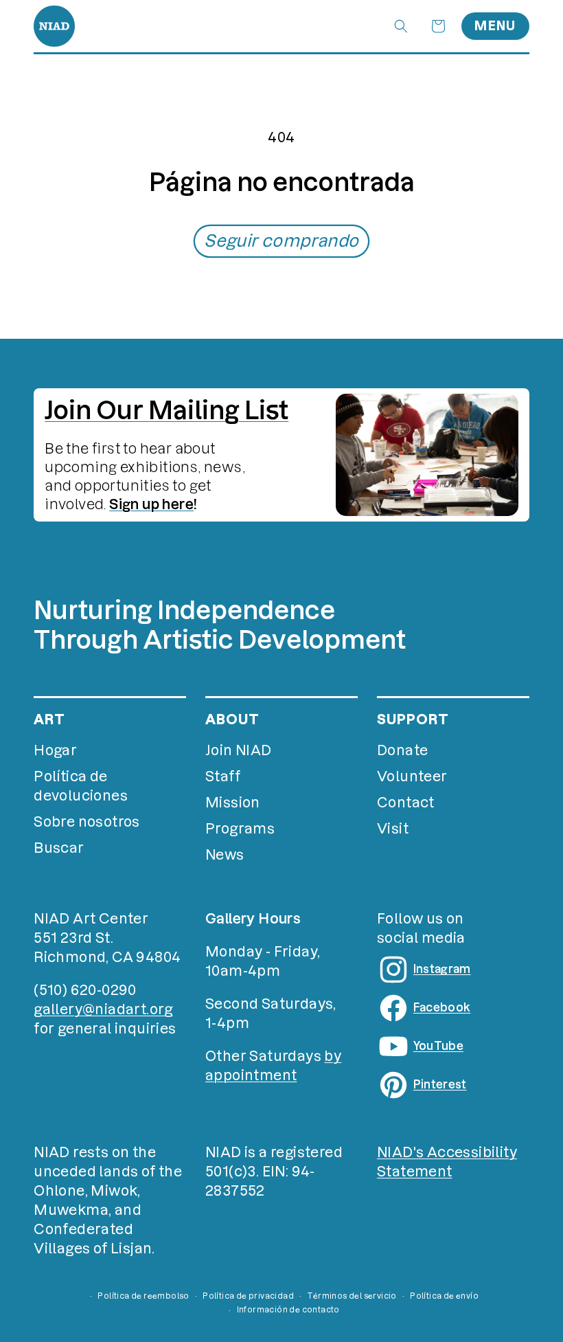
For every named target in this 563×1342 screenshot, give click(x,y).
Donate (402, 750)
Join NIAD (238, 750)
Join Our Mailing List (166, 410)
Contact (406, 802)
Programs (240, 828)
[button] (401, 26)
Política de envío (444, 1296)
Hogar (55, 750)
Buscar (59, 847)
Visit (393, 828)
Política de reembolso (143, 1296)
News (224, 854)
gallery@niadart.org (103, 1009)
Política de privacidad (248, 1296)
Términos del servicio (351, 1296)
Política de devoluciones (81, 786)
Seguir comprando (281, 241)
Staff (222, 776)
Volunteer (412, 776)
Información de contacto (288, 1310)
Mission (232, 802)
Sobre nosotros (87, 821)
